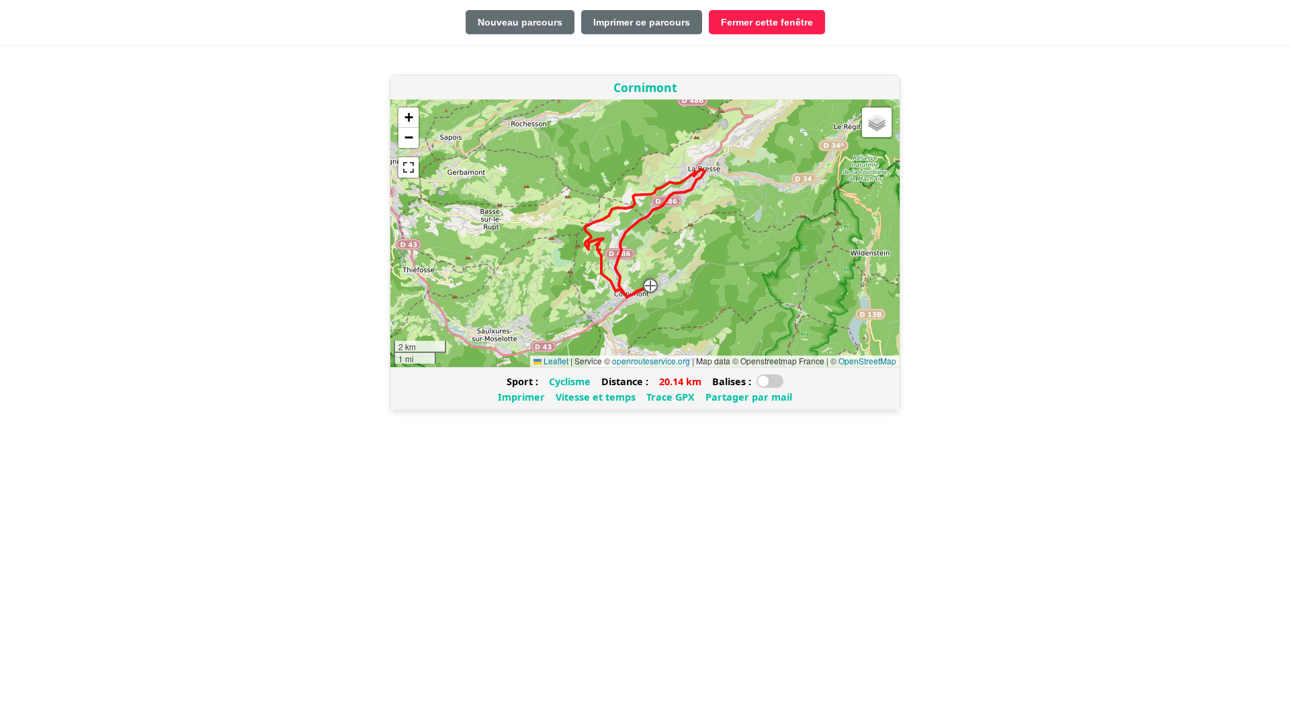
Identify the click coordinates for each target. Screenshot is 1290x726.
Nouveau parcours (520, 22)
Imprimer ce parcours (641, 22)
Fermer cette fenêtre (767, 22)
